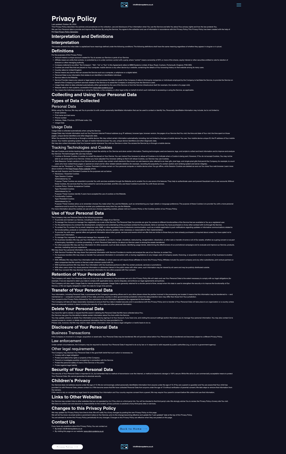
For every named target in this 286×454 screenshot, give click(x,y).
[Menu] (238, 4)
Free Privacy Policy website (79, 169)
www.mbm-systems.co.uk (103, 88)
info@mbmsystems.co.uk (143, 5)
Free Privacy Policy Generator (66, 32)
